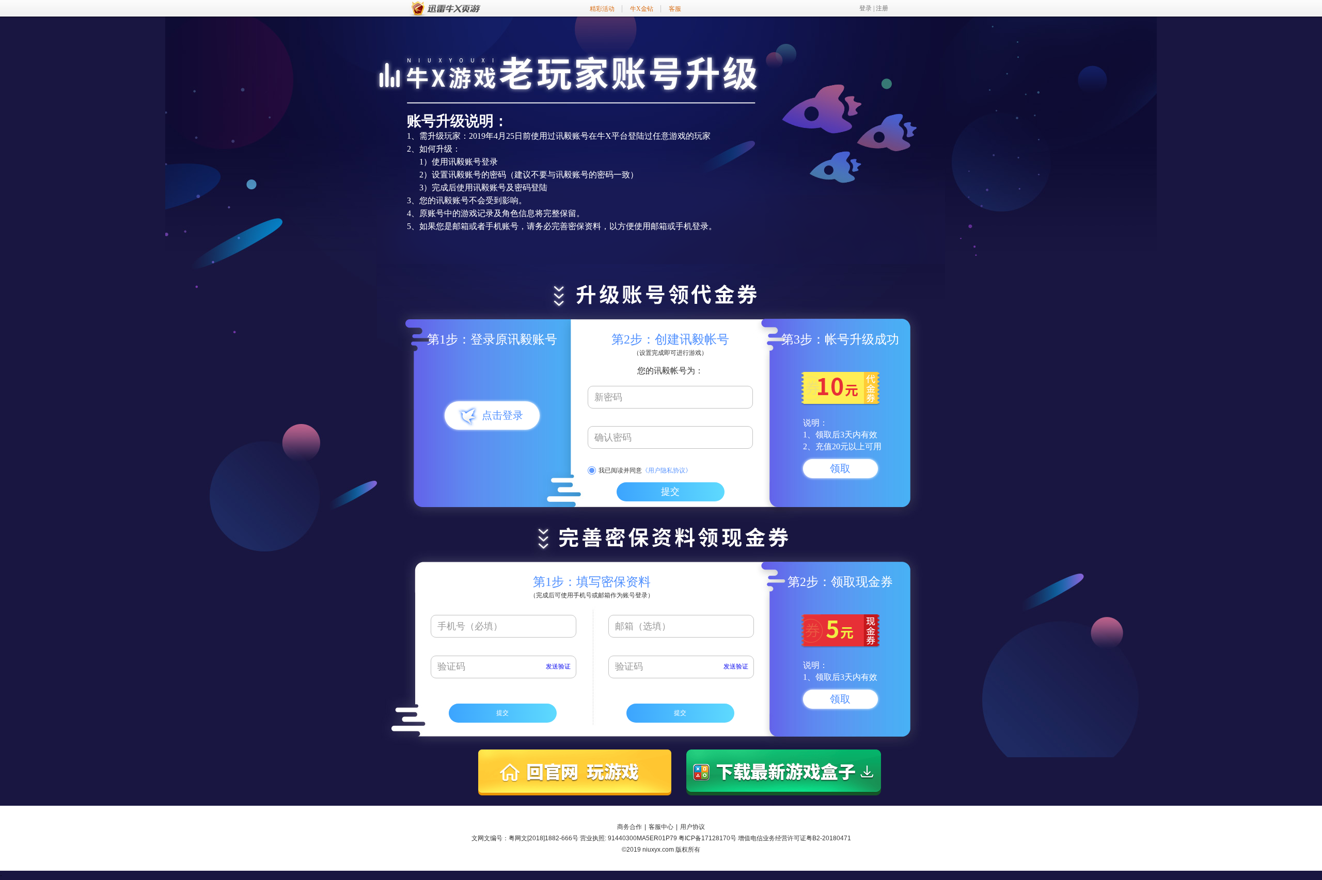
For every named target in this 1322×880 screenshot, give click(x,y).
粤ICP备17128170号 (707, 838)
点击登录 (502, 415)
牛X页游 (445, 8)
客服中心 (661, 826)
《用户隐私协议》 (666, 470)
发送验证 (558, 666)
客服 (675, 8)
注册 (882, 8)
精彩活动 (602, 8)
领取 (840, 468)
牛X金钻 (641, 8)
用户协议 (692, 826)
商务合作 (629, 826)
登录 (865, 8)
